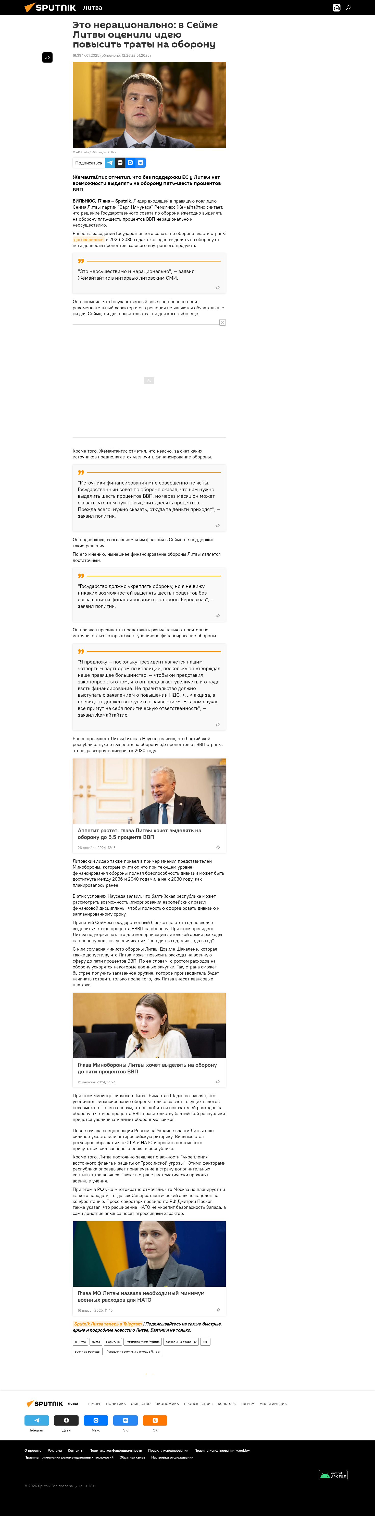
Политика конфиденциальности (116, 1450)
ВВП (205, 1342)
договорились (88, 239)
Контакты (75, 1450)
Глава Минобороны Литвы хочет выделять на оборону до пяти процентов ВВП (147, 1068)
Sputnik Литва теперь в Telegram (108, 1324)
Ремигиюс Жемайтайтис (142, 1342)
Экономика (167, 1403)
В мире (94, 1403)
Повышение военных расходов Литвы (133, 1351)
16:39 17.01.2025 (86, 55)
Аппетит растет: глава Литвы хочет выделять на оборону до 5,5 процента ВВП (139, 833)
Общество (141, 1403)
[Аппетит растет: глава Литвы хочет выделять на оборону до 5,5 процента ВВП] (149, 791)
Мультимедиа (273, 1403)
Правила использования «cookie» (222, 1450)
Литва (96, 1342)
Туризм (248, 1403)
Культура (227, 1403)
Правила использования (168, 1450)
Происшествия (198, 1403)
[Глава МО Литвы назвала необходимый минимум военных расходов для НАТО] (149, 1254)
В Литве (80, 1342)
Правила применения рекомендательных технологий (69, 1457)
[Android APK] (333, 1476)
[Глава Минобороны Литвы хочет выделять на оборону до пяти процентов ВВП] (149, 1025)
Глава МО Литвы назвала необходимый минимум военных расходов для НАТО (141, 1296)
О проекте (33, 1450)
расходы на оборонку (181, 1342)
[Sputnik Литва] (52, 14)
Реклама (55, 1450)
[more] (218, 287)
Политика (113, 1342)
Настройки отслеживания (172, 1457)
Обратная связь (132, 1457)
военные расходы (87, 1351)
